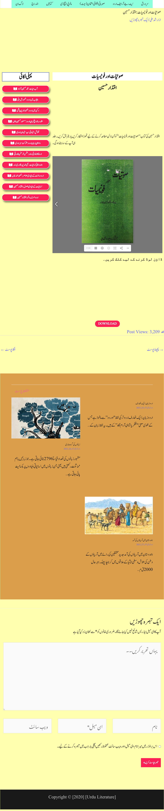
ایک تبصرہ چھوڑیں (139, 20)
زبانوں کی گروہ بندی (72, 444)
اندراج (35, 4)
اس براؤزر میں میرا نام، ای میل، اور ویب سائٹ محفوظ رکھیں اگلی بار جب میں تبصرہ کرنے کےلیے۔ (107, 746)
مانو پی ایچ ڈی (66, 4)
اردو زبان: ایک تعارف (144, 403)
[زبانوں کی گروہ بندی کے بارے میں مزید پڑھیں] (45, 418)
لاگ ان (20, 4)
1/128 (88, 248)
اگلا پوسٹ (7, 349)
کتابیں (49, 4)
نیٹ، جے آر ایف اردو (123, 4)
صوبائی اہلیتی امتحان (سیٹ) (92, 4)
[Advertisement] (82, 47)
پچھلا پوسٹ (155, 349)
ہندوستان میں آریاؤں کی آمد (142, 540)
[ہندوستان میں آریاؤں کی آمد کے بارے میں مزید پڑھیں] (119, 515)
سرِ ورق (145, 4)
